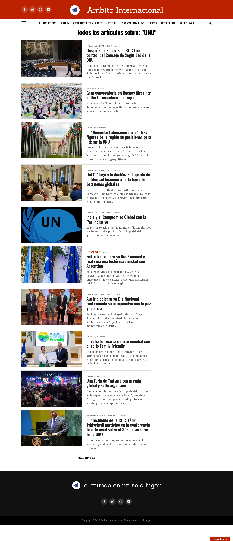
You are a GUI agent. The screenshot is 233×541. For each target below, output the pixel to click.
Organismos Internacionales (87, 23)
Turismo (152, 23)
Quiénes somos (186, 23)
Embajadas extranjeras (132, 23)
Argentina (111, 23)
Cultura (65, 23)
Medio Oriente (168, 23)
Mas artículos (86, 458)
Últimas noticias (47, 23)
